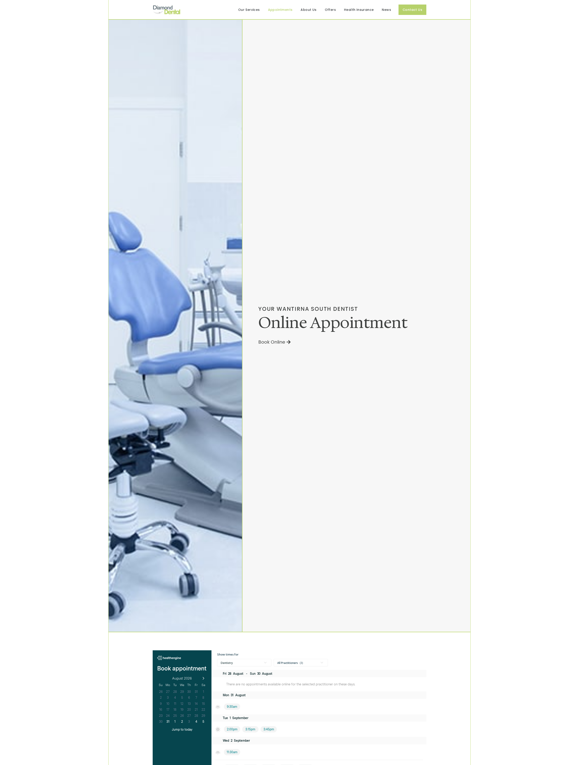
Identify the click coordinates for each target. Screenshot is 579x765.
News (386, 9)
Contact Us (412, 9)
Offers (330, 9)
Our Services (249, 9)
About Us (308, 9)
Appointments (280, 9)
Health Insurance (359, 9)
